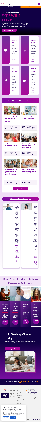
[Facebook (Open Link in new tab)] (37, 419)
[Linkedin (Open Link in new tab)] (31, 419)
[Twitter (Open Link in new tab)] (33, 419)
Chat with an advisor (25, 381)
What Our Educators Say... (20, 199)
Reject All (6, 417)
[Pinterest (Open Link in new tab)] (39, 419)
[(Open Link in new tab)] (35, 419)
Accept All (13, 417)
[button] (34, 1)
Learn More (14, 58)
